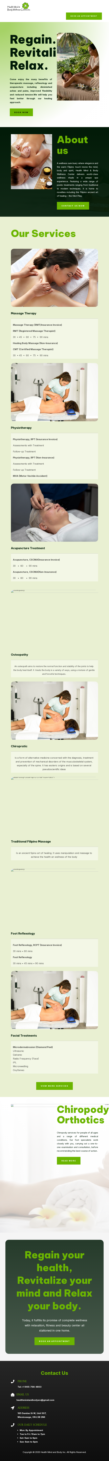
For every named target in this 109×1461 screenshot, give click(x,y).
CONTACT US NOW (73, 206)
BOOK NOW (21, 112)
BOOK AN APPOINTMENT (84, 16)
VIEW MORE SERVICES (54, 1086)
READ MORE (68, 1161)
